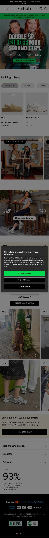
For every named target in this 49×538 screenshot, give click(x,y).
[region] (24, 269)
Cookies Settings (24, 286)
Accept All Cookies (24, 273)
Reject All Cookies (24, 280)
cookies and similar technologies (32, 260)
